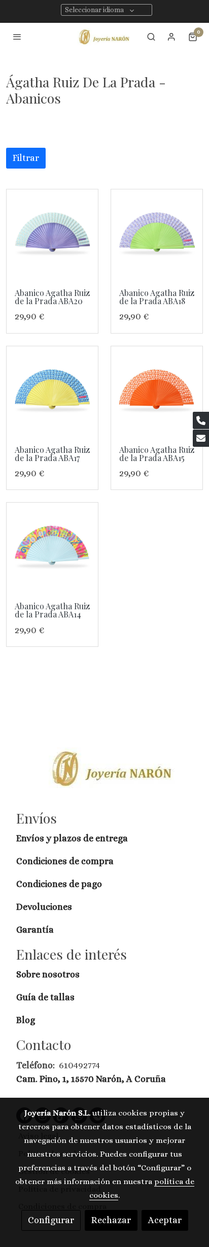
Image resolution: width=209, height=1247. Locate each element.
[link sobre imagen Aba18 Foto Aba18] (156, 235)
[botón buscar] (151, 36)
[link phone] (201, 420)
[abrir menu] (17, 36)
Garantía (35, 930)
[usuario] (171, 36)
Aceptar (165, 1220)
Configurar (51, 1220)
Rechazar (111, 1220)
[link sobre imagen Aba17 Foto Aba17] (52, 392)
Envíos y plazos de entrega (72, 838)
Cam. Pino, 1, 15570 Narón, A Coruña (91, 1079)
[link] (104, 37)
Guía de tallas (45, 997)
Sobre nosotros (49, 974)
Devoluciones (44, 907)
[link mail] (201, 438)
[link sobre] (104, 774)
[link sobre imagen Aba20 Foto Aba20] (52, 235)
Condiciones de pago (59, 884)
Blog (25, 1020)
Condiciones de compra (65, 861)
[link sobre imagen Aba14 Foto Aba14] (52, 548)
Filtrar (26, 158)
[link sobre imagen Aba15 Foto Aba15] (156, 392)
